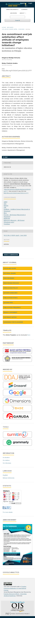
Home (4, 27)
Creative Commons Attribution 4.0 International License (15, 588)
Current (24, 9)
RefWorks (7, 218)
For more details (8, 512)
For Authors (6, 460)
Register (23, 3)
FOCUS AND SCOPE (9, 268)
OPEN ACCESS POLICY (10, 288)
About (22, 13)
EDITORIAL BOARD (9, 273)
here (29, 335)
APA (5, 204)
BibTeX (6, 205)
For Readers (6, 457)
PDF (6, 157)
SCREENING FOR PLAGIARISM (13, 322)
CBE (5, 207)
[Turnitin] (17, 437)
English (5, 475)
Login (30, 3)
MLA (5, 213)
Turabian (7, 224)
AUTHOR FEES (8, 302)
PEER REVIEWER (8, 278)
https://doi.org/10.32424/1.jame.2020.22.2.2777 (17, 70)
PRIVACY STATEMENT (10, 312)
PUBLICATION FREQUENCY (12, 307)
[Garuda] (17, 419)
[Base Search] (17, 411)
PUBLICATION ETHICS (10, 297)
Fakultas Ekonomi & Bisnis (11, 594)
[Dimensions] (17, 403)
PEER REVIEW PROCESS (11, 283)
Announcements (12, 9)
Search (17, 20)
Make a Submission (11, 254)
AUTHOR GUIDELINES (10, 293)
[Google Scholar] (17, 396)
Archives (13, 13)
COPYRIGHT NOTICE (10, 317)
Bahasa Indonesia (8, 478)
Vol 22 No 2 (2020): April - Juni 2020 (13, 29)
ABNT (5, 202)
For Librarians (7, 463)
